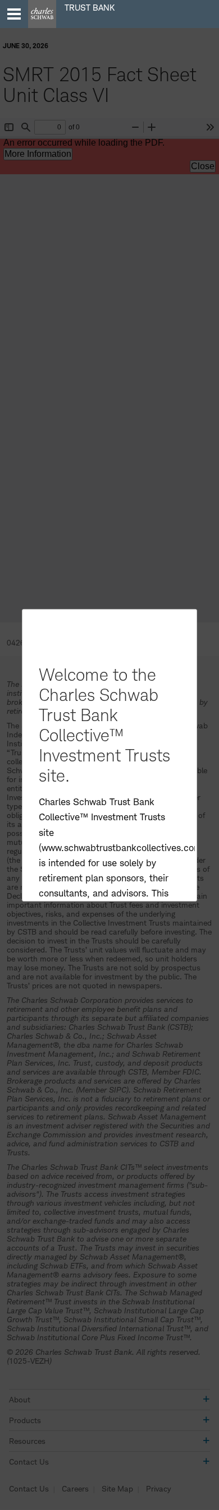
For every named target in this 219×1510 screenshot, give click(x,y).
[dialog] (109, 754)
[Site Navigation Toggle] (14, 14)
